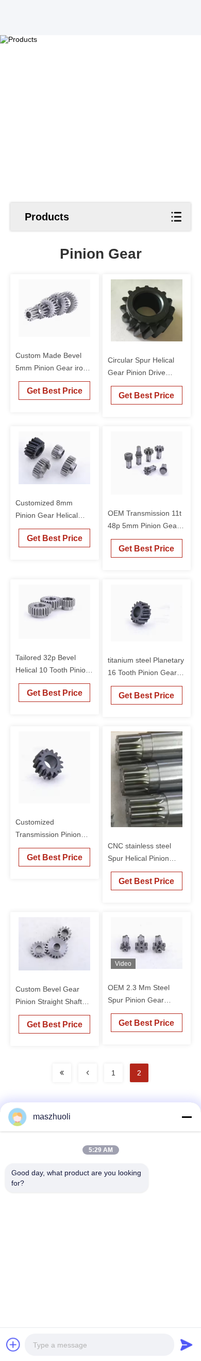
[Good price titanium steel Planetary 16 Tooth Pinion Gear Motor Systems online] (146, 613)
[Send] (186, 1344)
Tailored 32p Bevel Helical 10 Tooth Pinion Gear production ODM (52, 669)
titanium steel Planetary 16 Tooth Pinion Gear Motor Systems (146, 672)
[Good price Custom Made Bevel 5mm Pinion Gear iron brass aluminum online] (54, 308)
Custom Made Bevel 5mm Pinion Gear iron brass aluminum (51, 367)
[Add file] (13, 1344)
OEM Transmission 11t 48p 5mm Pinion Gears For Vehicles (145, 525)
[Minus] (186, 1117)
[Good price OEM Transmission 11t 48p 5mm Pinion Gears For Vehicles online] (146, 463)
